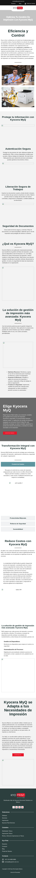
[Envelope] (22, 807)
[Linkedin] (19, 807)
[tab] (18, 464)
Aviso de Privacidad (15, 872)
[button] (3, 7)
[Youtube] (16, 807)
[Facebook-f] (13, 807)
